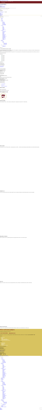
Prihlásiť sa (1, 10)
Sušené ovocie (4, 366)
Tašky (3, 41)
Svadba (3, 38)
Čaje (3, 26)
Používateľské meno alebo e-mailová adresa (4, 8)
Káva (3, 386)
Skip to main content (6, 0)
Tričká (3, 42)
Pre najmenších (4, 24)
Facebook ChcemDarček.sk (4, 86)
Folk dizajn (4, 369)
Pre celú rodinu (4, 362)
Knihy (3, 33)
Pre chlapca (4, 23)
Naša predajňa (3, 337)
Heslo (1, 9)
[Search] (41, 356)
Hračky (3, 32)
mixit (1, 19)
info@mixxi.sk (1, 66)
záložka (2, 18)
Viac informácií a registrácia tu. (3, 4)
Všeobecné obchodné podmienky (5, 339)
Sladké (3, 29)
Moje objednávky (3, 343)
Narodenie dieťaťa (4, 395)
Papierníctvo (4, 37)
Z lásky (3, 39)
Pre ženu (3, 359)
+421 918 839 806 (4, 333)
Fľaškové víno (4, 404)
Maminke (4, 372)
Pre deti (3, 28)
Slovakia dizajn (4, 375)
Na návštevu (4, 35)
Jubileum (3, 392)
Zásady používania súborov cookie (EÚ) (5, 340)
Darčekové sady (4, 31)
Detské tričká (5, 44)
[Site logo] (1, 14)
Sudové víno (4, 46)
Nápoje (3, 27)
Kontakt (2, 338)
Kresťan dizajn (4, 34)
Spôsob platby (2, 344)
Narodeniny (4, 36)
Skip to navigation (2, 0)
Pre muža (4, 22)
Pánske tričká (5, 402)
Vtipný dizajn (4, 376)
